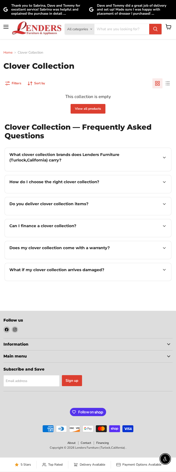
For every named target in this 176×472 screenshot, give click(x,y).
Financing (102, 443)
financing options (44, 236)
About (71, 443)
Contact (86, 443)
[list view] (167, 83)
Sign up (72, 380)
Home (8, 53)
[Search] (155, 29)
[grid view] (157, 83)
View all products (88, 108)
